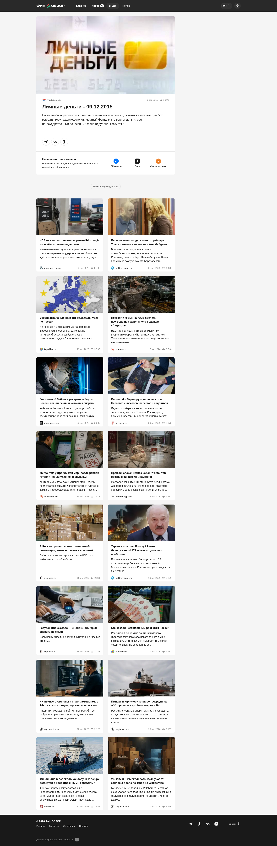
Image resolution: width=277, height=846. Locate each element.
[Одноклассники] (199, 824)
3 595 (97, 349)
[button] (46, 142)
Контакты (54, 826)
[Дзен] (216, 824)
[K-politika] (41, 349)
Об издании (69, 826)
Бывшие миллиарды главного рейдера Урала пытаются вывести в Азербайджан (139, 242)
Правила (83, 826)
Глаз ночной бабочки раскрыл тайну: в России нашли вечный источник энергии (67, 401)
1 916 (169, 806)
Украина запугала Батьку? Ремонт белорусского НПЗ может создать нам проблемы (137, 550)
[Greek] (44, 100)
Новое (97, 5)
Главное (81, 5)
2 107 (169, 729)
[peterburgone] (41, 423)
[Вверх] (234, 824)
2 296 (169, 578)
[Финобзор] (50, 5)
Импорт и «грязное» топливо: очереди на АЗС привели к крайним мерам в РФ (139, 703)
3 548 (169, 349)
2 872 (169, 423)
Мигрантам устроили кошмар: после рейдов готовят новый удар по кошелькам (69, 474)
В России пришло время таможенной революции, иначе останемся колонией (66, 548)
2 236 (97, 651)
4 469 (169, 267)
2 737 (169, 496)
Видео (113, 5)
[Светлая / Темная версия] (226, 6)
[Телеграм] (191, 824)
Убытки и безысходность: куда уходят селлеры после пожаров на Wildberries (137, 780)
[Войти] (237, 6)
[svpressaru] (41, 578)
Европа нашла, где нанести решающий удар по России (69, 319)
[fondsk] (41, 806)
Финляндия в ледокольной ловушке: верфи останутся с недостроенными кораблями (69, 780)
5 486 (97, 267)
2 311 (97, 578)
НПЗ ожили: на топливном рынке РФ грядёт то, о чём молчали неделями (69, 242)
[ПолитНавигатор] (113, 268)
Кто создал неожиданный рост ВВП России (140, 627)
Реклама (40, 826)
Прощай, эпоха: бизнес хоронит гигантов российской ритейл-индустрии (138, 474)
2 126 (97, 729)
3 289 (97, 423)
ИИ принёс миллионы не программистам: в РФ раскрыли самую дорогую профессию (69, 703)
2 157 (169, 651)
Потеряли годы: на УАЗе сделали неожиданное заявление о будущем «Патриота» (135, 321)
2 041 (97, 806)
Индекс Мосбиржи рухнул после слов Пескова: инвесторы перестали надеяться (139, 401)
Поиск (126, 5)
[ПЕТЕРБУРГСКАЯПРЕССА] (113, 496)
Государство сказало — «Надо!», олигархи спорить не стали (68, 629)
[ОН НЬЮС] (113, 349)
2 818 (97, 496)
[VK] (208, 824)
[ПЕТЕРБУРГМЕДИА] (41, 268)
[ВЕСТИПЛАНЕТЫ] (41, 496)
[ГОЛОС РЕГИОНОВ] (41, 729)
